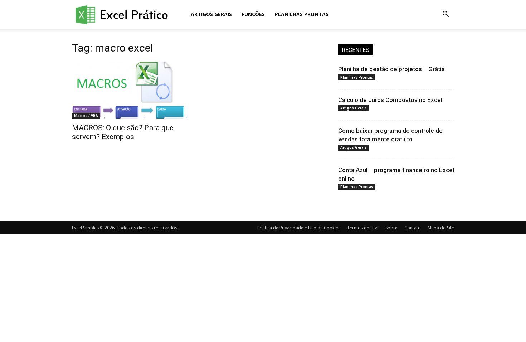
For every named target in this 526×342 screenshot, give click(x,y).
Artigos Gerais (211, 14)
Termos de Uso (363, 228)
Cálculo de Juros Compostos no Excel (390, 99)
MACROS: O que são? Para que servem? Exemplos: (123, 132)
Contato (412, 228)
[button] (445, 14)
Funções (253, 14)
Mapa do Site (441, 228)
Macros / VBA (86, 115)
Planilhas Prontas (301, 14)
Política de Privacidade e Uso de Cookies (298, 228)
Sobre (391, 228)
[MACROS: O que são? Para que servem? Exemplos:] (130, 90)
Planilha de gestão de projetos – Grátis (391, 69)
